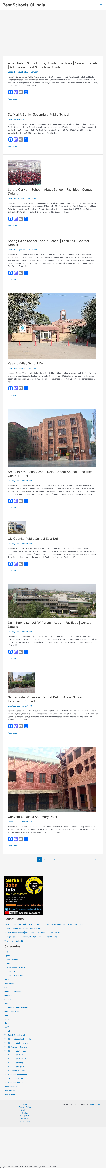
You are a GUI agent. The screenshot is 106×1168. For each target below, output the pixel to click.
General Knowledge (12, 991)
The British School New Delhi (16, 1035)
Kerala (7, 1019)
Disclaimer (25, 1110)
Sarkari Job (25, 1122)
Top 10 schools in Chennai (15, 1051)
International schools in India (16, 1007)
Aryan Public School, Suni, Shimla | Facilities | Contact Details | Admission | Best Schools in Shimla (52, 65)
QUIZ (6, 1027)
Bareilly (7, 964)
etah (6, 987)
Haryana (8, 1003)
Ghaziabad (8, 995)
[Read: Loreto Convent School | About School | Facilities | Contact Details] (24, 172)
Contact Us (25, 1116)
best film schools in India (14, 968)
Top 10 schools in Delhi (13, 1055)
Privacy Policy (25, 1107)
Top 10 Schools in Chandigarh (16, 1047)
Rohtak (7, 1031)
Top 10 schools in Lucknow (15, 1075)
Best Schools (9, 972)
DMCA (25, 1113)
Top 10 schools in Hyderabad (16, 1059)
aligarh (7, 956)
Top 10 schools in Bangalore (16, 1043)
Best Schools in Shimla (17, 72)
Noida (6, 1023)
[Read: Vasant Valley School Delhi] (52, 326)
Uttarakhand (9, 1094)
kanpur (7, 1015)
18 (54, 859)
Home (24, 1104)
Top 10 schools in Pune (14, 1083)
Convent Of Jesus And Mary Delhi (32, 817)
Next (97, 859)
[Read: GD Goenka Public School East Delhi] (17, 527)
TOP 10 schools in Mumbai (15, 1079)
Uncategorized (19, 198)
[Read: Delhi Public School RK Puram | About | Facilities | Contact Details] (52, 601)
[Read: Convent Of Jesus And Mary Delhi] (52, 779)
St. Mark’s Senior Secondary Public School (38, 114)
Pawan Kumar (94, 1104)
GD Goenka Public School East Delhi (34, 539)
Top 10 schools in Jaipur (14, 1067)
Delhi (10, 119)
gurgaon (7, 999)
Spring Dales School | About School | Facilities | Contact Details (30, 937)
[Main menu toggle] (101, 5)
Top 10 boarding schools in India (17, 1039)
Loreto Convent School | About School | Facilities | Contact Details (32, 932)
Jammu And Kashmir (12, 1011)
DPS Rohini (9, 984)
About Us (25, 1119)
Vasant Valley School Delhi (27, 363)
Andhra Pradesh (11, 960)
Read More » (13, 99)
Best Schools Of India (24, 4)
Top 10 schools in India (13, 1063)
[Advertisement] (53, 30)
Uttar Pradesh (10, 1090)
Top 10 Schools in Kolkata (15, 1071)
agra (6, 952)
